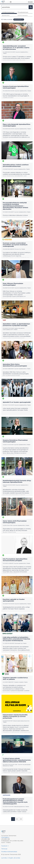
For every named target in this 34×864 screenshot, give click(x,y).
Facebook (4, 846)
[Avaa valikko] (11, 2)
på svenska (17, 858)
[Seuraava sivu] (17, 819)
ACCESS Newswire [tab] (23, 15)
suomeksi (4, 858)
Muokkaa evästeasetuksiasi (9, 851)
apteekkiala (18, 19)
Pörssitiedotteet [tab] (23, 12)
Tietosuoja (4, 849)
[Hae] (31, 7)
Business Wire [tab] (5, 15)
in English (10, 858)
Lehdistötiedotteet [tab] (8, 12)
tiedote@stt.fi (5, 837)
